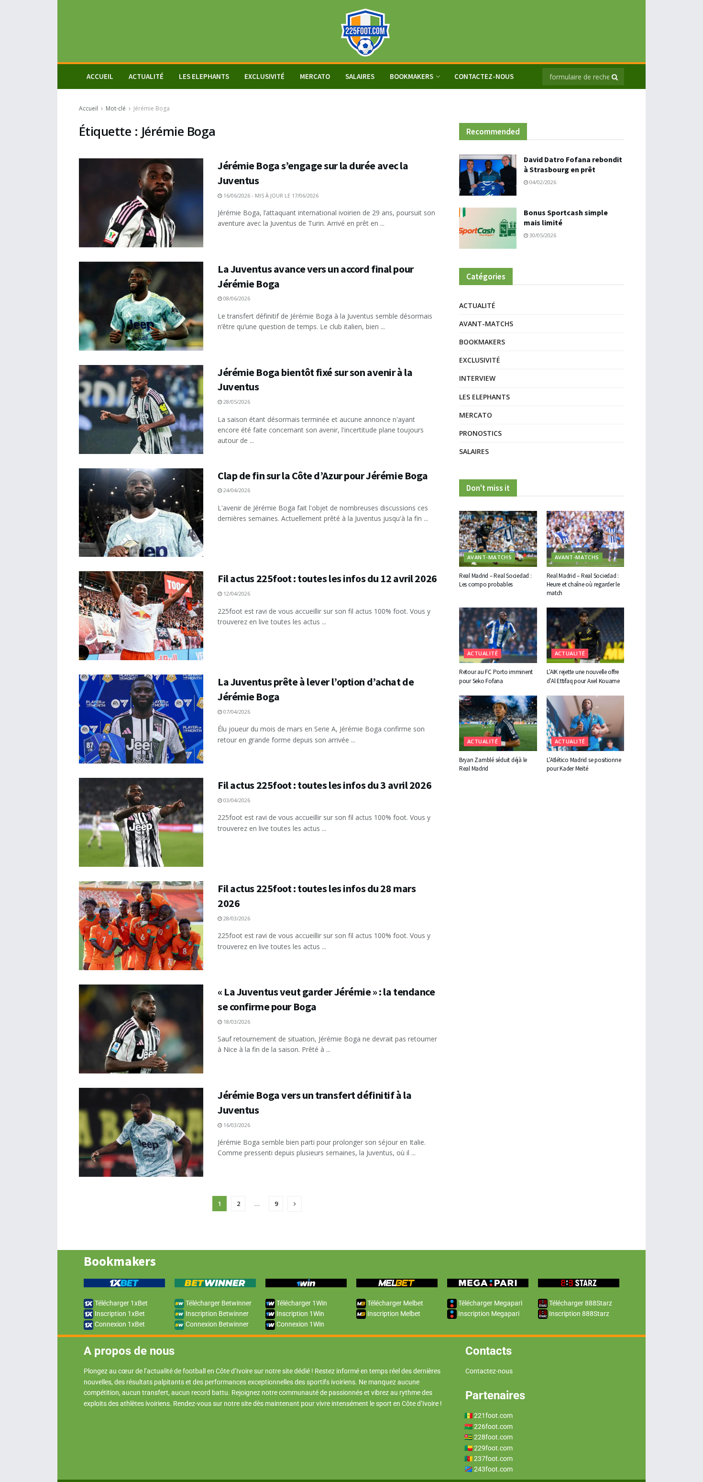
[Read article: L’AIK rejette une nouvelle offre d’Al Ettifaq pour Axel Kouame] (586, 635)
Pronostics (480, 433)
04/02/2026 (542, 182)
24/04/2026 (236, 490)
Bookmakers (411, 76)
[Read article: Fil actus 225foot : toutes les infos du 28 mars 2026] (141, 925)
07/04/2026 (236, 711)
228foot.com (493, 1437)
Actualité (146, 76)
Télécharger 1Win (301, 1303)
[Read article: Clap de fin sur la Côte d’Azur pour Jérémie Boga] (141, 512)
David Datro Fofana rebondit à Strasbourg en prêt (573, 164)
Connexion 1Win (299, 1324)
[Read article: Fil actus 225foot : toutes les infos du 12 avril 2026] (141, 615)
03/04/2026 (236, 800)
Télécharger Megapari (489, 1303)
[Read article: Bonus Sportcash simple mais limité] (487, 228)
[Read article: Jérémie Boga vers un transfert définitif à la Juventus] (141, 1132)
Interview (477, 378)
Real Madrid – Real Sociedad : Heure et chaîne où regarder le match (583, 584)
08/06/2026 (236, 298)
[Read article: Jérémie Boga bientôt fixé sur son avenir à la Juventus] (141, 409)
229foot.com (493, 1448)
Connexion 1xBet (119, 1324)
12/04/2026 (236, 593)
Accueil (88, 108)
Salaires (359, 76)
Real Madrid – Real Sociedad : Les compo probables (495, 580)
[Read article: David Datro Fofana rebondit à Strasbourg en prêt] (487, 175)
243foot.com (493, 1469)
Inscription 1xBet (119, 1313)
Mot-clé (116, 108)
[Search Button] (615, 76)
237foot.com (493, 1458)
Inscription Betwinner (216, 1313)
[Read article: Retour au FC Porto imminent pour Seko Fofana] (498, 635)
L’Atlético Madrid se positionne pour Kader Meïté (584, 764)
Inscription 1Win (299, 1313)
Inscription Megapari (488, 1313)
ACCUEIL (100, 76)
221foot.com (493, 1415)
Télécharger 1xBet (120, 1303)
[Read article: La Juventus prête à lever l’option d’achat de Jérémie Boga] (141, 719)
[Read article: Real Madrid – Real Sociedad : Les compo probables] (498, 538)
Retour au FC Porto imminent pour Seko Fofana (496, 676)
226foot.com (493, 1426)
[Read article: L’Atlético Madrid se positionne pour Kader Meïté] (586, 723)
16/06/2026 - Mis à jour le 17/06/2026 (270, 195)
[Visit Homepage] (351, 31)
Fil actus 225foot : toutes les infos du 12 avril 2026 (327, 578)
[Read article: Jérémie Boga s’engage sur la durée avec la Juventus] (141, 202)
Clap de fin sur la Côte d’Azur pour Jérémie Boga (323, 475)
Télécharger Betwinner (218, 1303)
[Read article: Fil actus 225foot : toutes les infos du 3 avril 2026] (141, 822)
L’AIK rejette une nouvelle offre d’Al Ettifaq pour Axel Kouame (583, 676)
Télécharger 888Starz (580, 1303)
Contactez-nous (484, 76)
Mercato (315, 76)
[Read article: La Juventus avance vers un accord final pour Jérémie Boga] (141, 306)
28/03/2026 (236, 918)
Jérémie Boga (151, 108)
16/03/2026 (236, 1124)
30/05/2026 (542, 235)
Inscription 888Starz (578, 1313)
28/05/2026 (236, 401)
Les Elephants (204, 76)
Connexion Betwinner (216, 1324)
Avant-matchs (486, 323)
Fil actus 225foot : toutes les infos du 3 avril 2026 (324, 785)
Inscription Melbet (393, 1313)
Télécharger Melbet (394, 1303)
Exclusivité (264, 76)
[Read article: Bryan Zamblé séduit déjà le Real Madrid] (498, 723)
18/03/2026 (236, 1021)
